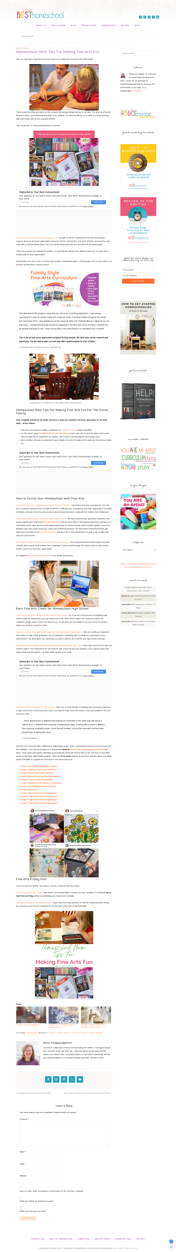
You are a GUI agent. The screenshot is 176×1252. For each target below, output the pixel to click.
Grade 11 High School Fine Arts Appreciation (39, 800)
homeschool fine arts (80, 1033)
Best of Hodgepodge (61, 1239)
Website (23, 1176)
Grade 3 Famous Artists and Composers (37, 773)
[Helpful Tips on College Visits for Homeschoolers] (64, 1015)
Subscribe (138, 281)
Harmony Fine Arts (64, 1033)
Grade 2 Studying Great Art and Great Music (39, 770)
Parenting (83, 1239)
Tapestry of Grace (69, 430)
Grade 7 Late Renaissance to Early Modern (38, 786)
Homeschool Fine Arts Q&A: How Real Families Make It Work (41, 519)
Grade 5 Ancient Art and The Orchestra (37, 780)
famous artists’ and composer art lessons (87, 749)
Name (23, 1152)
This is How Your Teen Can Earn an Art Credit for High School (41, 615)
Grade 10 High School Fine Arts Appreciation (39, 796)
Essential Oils (123, 1239)
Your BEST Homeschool (40, 12)
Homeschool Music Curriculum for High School (35, 707)
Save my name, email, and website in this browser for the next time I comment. (52, 1191)
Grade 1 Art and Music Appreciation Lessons (39, 766)
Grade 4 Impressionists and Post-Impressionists (41, 776)
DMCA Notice (131, 1248)
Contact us (37, 1239)
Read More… (137, 91)
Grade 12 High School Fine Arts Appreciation (39, 803)
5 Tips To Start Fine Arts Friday (29, 893)
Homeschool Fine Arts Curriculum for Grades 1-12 (36, 238)
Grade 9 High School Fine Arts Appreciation (38, 793)
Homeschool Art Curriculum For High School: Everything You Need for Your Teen (48, 645)
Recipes (141, 1239)
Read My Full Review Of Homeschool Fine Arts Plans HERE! (64, 134)
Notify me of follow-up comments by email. (37, 1201)
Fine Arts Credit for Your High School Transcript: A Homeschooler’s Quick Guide (48, 632)
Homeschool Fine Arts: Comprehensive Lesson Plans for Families (42, 505)
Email (23, 1164)
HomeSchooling (23, 48)
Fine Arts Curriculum (48, 532)
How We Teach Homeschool (27, 1025)
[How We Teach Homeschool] (31, 1015)
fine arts (52, 1033)
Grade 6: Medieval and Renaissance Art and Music (41, 783)
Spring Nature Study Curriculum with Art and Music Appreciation (42, 542)
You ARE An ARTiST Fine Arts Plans (53, 433)
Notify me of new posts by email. (33, 1211)
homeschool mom (95, 1033)
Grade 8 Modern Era (29, 790)
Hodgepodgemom (132, 587)
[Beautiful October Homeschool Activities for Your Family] (96, 1015)
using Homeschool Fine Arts (39, 556)
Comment (24, 1119)
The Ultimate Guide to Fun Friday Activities (33, 903)
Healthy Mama (102, 1239)
